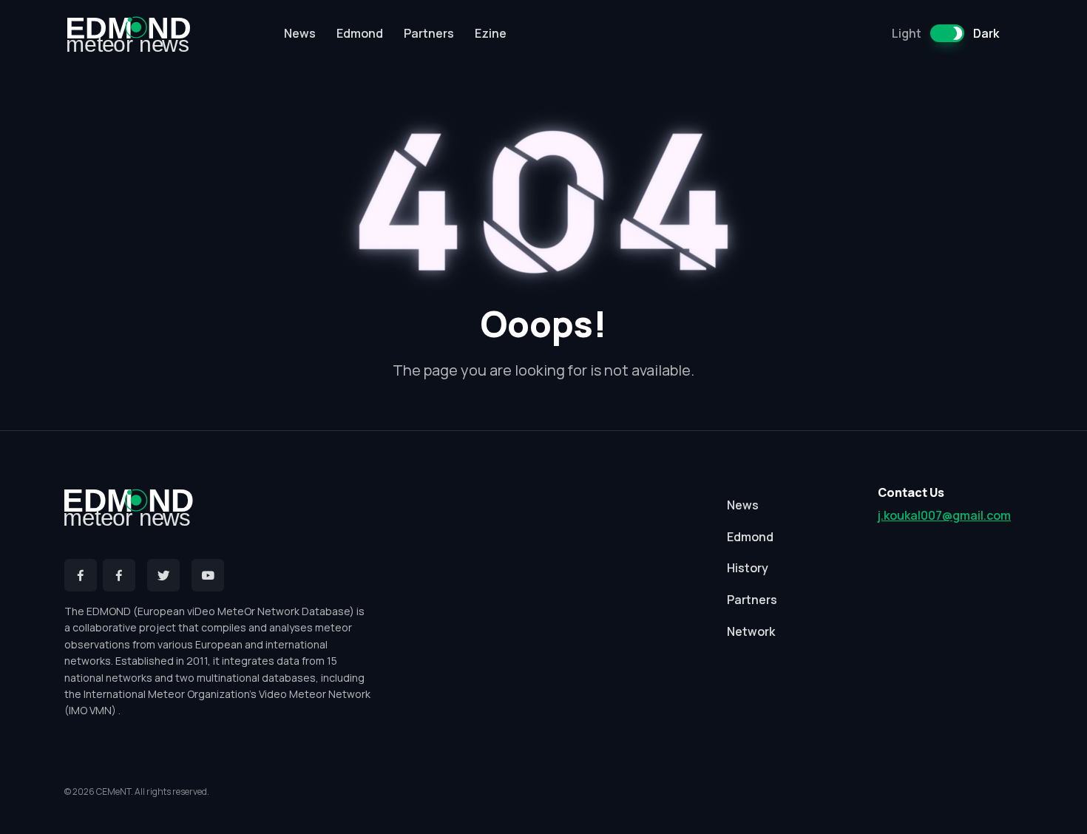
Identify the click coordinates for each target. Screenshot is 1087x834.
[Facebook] (80, 575)
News (300, 33)
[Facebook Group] (119, 575)
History (747, 568)
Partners (429, 33)
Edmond (359, 33)
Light (906, 33)
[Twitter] (163, 575)
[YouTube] (208, 575)
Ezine (491, 33)
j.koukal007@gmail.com (944, 515)
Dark (986, 33)
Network (751, 631)
